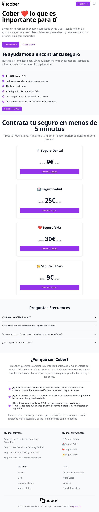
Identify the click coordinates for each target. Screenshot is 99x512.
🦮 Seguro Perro (70, 454)
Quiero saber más (12, 109)
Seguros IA (76, 506)
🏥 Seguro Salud (70, 444)
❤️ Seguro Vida (69, 449)
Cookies (67, 483)
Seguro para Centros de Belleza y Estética (24, 447)
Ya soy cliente (28, 44)
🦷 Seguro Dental (70, 439)
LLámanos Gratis (26, 483)
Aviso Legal (68, 477)
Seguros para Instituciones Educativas (22, 457)
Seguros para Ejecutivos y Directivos (21, 452)
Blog (20, 477)
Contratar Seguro (49, 171)
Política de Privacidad (73, 472)
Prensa (21, 472)
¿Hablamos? (83, 4)
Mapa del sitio (24, 488)
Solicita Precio (11, 44)
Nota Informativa (71, 488)
